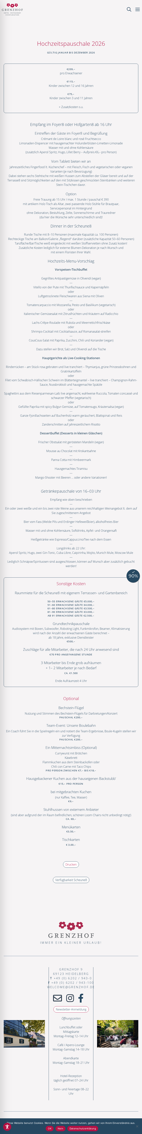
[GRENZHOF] (12, 9)
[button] (129, 9)
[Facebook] (80, 998)
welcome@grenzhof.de (71, 987)
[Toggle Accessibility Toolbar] (7, 1126)
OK (49, 1128)
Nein (60, 1128)
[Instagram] (70, 998)
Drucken (71, 864)
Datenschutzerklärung (83, 1128)
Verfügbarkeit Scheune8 (71, 880)
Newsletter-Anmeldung (71, 1009)
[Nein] (137, 1125)
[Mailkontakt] (57, 998)
